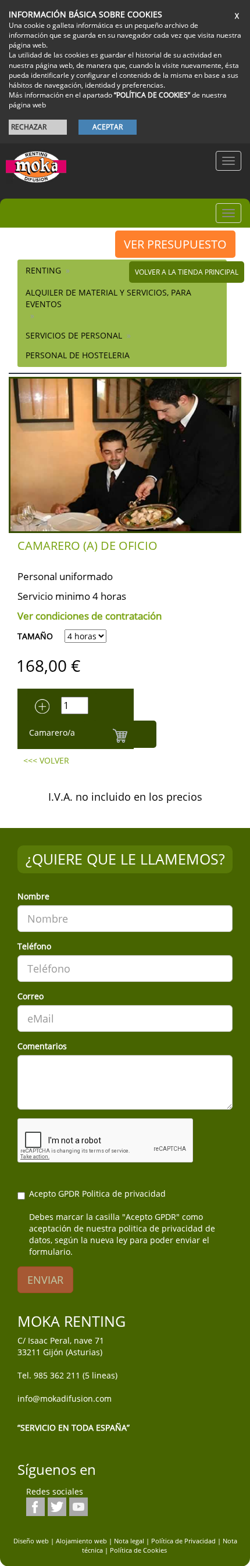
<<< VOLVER (46, 760)
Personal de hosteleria (78, 355)
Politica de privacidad (124, 1193)
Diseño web (31, 1540)
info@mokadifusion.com (64, 1398)
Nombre (33, 896)
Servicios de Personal (74, 335)
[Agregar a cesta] (120, 734)
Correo (30, 996)
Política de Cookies (138, 1550)
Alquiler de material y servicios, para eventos (108, 298)
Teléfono (34, 946)
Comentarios (42, 1046)
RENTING (43, 270)
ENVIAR (45, 1280)
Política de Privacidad (183, 1540)
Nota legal (129, 1540)
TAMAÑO (35, 636)
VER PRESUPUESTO (175, 244)
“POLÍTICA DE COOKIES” (152, 95)
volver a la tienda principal (186, 272)
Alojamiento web (81, 1540)
